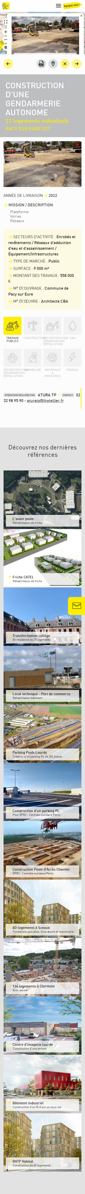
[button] (5, 32)
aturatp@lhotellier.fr (45, 401)
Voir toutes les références (37, 1174)
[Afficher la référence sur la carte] (53, 63)
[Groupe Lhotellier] (5, 5)
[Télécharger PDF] (41, 63)
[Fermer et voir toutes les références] (65, 63)
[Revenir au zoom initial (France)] (5, 47)
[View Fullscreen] (5, 21)
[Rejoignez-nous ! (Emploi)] (72, 7)
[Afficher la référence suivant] (76, 63)
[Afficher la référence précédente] (8, 63)
